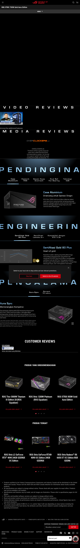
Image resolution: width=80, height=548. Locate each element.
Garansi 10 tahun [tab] (46, 292)
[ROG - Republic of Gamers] (40, 2)
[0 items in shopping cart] (77, 2)
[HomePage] (3, 520)
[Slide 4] (44, 413)
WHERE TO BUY (29, 532)
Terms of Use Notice (41, 543)
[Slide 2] (38, 413)
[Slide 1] (36, 413)
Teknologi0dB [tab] (67, 180)
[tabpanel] (40, 256)
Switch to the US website (50, 276)
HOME (3, 534)
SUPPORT (39, 532)
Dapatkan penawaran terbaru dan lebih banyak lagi (61, 524)
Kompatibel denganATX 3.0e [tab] (56, 236)
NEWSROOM (48, 532)
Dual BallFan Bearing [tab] (54, 180)
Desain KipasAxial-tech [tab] (39, 180)
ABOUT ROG (5, 532)
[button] (3, 2)
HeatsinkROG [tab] (25, 180)
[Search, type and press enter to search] (73, 2)
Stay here (29, 276)
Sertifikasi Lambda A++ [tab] (38, 236)
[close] (68, 268)
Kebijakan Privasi (27, 543)
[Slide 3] (41, 413)
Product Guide (16, 532)
